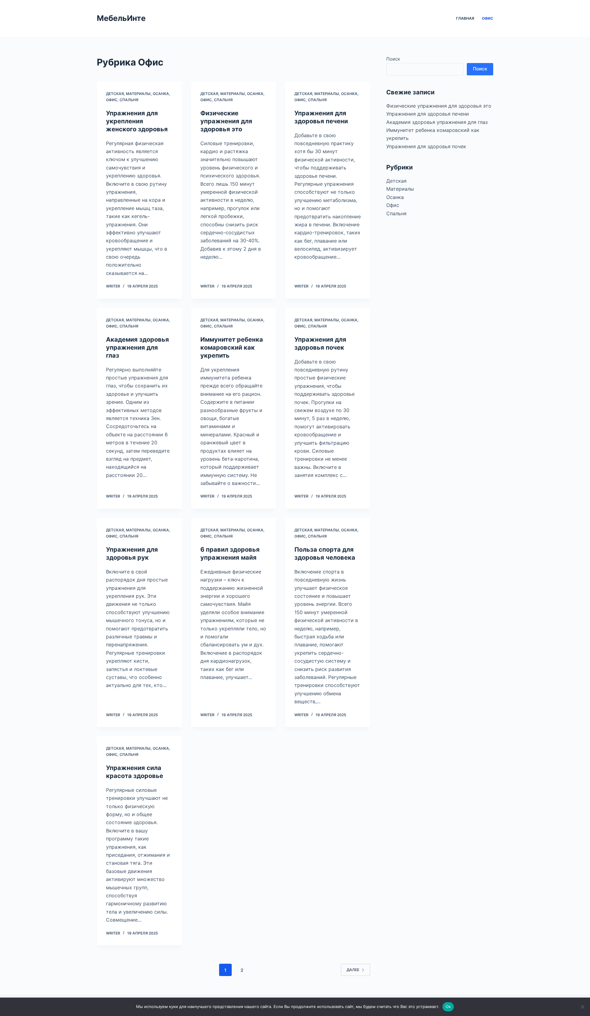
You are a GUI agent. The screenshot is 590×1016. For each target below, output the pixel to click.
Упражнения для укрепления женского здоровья (137, 121)
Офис (487, 18)
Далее (353, 969)
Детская (115, 93)
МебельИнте (121, 18)
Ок (448, 1006)
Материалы (138, 93)
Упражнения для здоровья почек (426, 146)
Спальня (129, 99)
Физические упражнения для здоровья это (226, 121)
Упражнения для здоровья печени (427, 114)
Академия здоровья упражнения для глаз (137, 347)
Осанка (161, 93)
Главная (465, 18)
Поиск (393, 59)
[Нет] (582, 1007)
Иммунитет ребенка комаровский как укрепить (231, 347)
